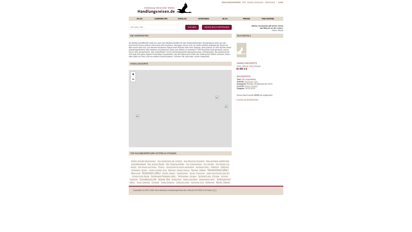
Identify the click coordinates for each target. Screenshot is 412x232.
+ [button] (133, 74)
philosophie (268, 19)
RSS (215, 190)
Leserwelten (160, 19)
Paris (239, 66)
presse (246, 19)
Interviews (203, 19)
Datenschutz (270, 2)
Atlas (139, 19)
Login (280, 2)
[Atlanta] (138, 116)
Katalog (182, 19)
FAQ (244, 2)
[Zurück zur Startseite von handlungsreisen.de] (188, 15)
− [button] (133, 79)
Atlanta (245, 66)
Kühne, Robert (251, 86)
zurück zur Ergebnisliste (247, 99)
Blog (225, 19)
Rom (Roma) (255, 66)
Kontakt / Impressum (255, 2)
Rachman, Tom (251, 82)
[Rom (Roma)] (227, 107)
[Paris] (217, 97)
